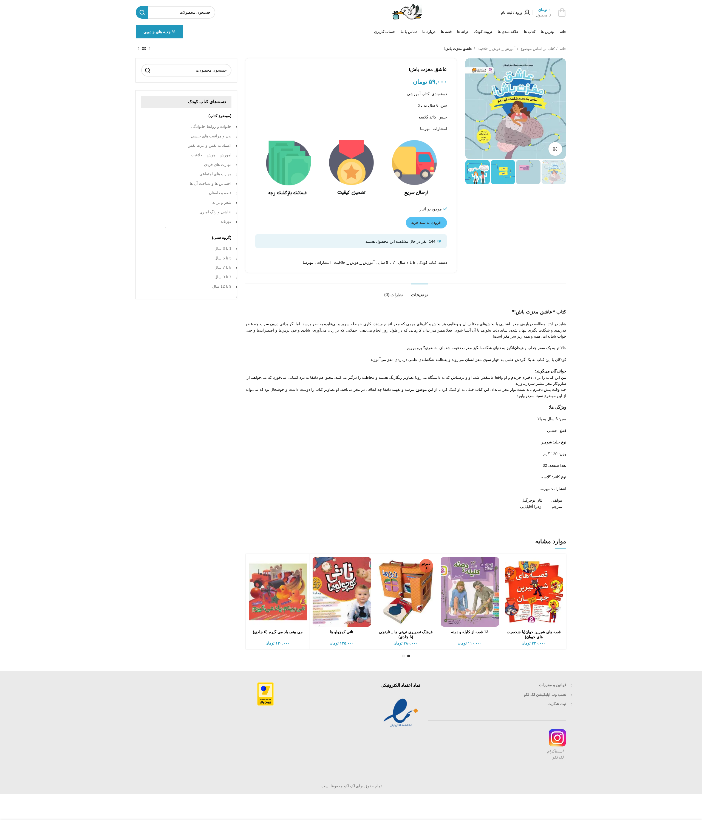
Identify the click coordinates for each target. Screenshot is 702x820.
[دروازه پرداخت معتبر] (265, 693)
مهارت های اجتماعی (215, 174)
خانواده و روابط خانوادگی (211, 126)
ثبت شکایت (557, 704)
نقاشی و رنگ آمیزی (215, 212)
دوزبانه (225, 221)
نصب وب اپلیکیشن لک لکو (545, 694)
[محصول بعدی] (138, 49)
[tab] (419, 292)
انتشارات (323, 262)
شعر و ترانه (221, 202)
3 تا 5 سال (222, 258)
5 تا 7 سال (406, 262)
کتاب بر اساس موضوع (537, 49)
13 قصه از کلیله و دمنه (469, 632)
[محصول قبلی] (149, 49)
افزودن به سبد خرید (426, 222)
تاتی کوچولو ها (341, 632)
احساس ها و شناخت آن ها (210, 183)
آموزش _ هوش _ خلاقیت (496, 49)
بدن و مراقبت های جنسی (211, 136)
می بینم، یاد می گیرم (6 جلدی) (278, 632)
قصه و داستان (220, 193)
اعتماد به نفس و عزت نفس (209, 145)
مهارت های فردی (217, 164)
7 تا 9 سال (386, 262)
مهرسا (308, 262)
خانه (562, 49)
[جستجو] (147, 70)
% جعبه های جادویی (159, 32)
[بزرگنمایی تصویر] (555, 149)
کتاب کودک (427, 262)
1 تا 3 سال (222, 248)
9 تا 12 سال (221, 286)
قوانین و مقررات (552, 685)
